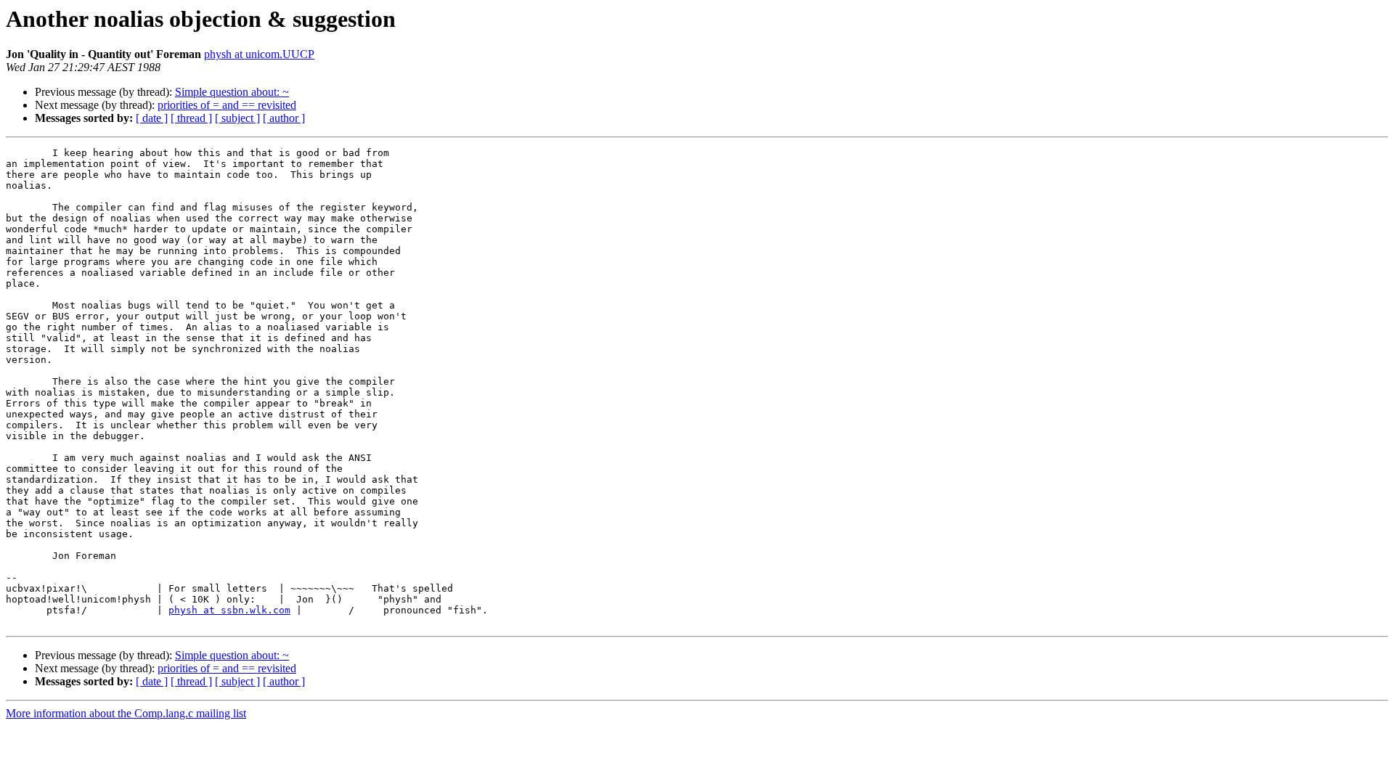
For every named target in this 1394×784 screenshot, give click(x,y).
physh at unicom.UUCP (259, 54)
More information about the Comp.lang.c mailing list (126, 713)
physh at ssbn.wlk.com (229, 610)
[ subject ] (237, 118)
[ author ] (284, 118)
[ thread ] (191, 118)
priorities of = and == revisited (227, 105)
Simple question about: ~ (232, 92)
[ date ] (152, 118)
